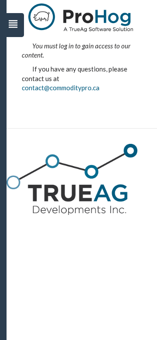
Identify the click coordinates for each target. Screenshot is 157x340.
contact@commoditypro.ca (60, 88)
